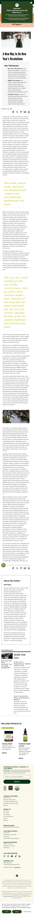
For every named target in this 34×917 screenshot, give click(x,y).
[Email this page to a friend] (24, 112)
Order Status (7, 797)
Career (5, 818)
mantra (17, 242)
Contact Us (6, 832)
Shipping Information (9, 799)
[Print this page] (28, 112)
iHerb (26, 18)
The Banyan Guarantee (9, 834)
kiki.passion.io (22, 629)
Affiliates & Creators (9, 845)
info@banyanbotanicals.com (11, 864)
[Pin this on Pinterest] (20, 112)
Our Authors (6, 814)
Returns (5, 805)
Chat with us (17, 867)
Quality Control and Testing (11, 827)
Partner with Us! (8, 844)
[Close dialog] (31, 3)
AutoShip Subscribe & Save (11, 803)
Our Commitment (8, 816)
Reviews (5, 820)
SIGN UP (17, 781)
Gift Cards (6, 836)
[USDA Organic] (17, 788)
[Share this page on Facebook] (13, 112)
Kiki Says (19, 640)
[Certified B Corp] (4, 788)
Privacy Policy (16, 894)
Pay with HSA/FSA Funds (10, 801)
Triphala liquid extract (25, 745)
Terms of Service (24, 894)
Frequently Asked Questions (11, 838)
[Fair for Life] (11, 788)
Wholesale (6, 847)
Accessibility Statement (8, 896)
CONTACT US (8, 861)
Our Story (6, 810)
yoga (13, 219)
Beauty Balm (7, 744)
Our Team (6, 812)
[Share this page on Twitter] (17, 112)
